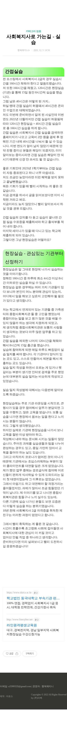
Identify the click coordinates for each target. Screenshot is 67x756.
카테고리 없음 (33, 31)
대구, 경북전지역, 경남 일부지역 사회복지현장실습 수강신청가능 (33, 632)
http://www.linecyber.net (20, 619)
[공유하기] (17, 653)
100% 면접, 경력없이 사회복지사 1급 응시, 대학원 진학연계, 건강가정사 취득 (32, 605)
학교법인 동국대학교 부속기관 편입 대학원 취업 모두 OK (33, 598)
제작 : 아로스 (6, 696)
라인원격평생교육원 (22, 625)
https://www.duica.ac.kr (19, 592)
